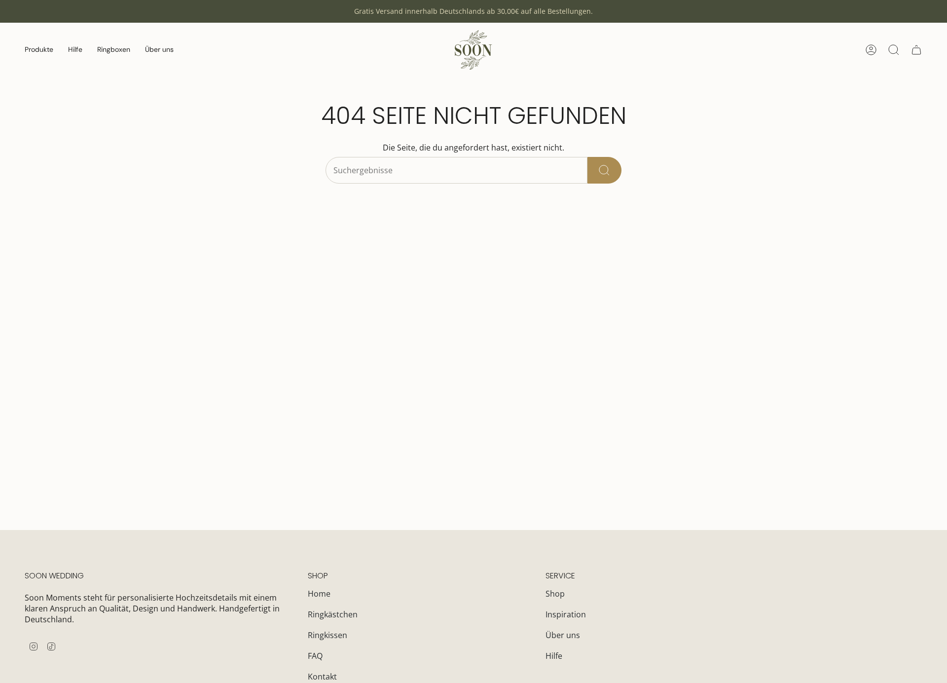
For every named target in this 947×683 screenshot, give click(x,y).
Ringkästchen (333, 614)
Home (319, 593)
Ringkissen (327, 635)
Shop (555, 593)
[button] (39, 50)
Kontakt (322, 676)
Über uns (563, 635)
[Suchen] (604, 170)
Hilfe (554, 655)
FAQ (315, 655)
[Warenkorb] (916, 49)
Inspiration (566, 614)
